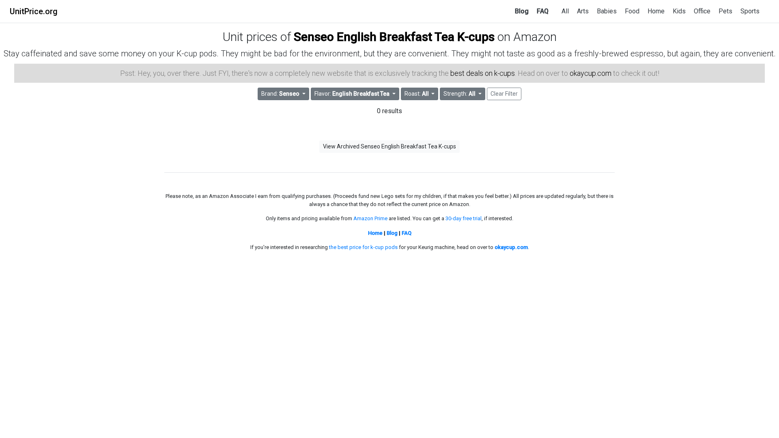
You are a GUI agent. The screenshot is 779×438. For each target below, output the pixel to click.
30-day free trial (463, 218)
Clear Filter (504, 93)
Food (632, 11)
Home (656, 11)
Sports (750, 11)
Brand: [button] (280, 93)
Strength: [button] (459, 93)
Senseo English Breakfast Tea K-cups (394, 37)
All (565, 11)
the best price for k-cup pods (363, 247)
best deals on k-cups (482, 73)
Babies (607, 11)
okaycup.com (590, 73)
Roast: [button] (417, 93)
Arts (583, 11)
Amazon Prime (370, 218)
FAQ (543, 11)
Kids (679, 11)
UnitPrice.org (34, 11)
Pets (725, 11)
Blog (522, 11)
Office (702, 11)
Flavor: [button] (352, 93)
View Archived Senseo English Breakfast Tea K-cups (389, 146)
